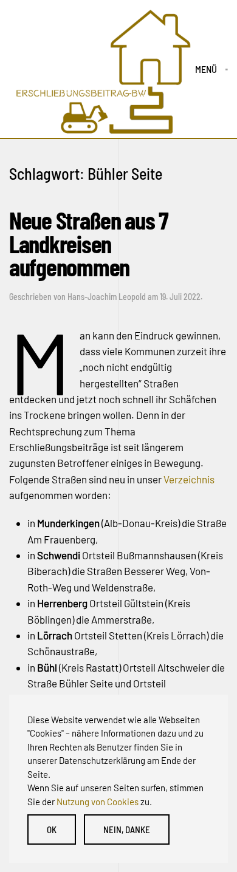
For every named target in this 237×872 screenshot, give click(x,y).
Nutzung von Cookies (98, 801)
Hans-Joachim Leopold (106, 296)
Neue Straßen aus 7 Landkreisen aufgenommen (88, 243)
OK (52, 829)
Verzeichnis (189, 479)
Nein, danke (126, 829)
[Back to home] (102, 69)
